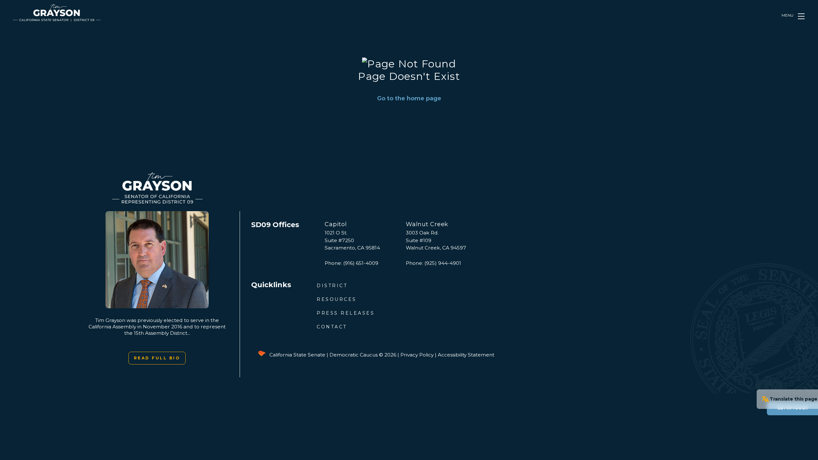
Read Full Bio (157, 358)
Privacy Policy (417, 355)
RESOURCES (337, 299)
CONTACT (332, 327)
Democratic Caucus (353, 355)
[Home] (57, 13)
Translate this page (793, 399)
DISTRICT (332, 285)
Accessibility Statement (466, 355)
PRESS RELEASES (345, 313)
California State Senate (297, 355)
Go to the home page (409, 98)
